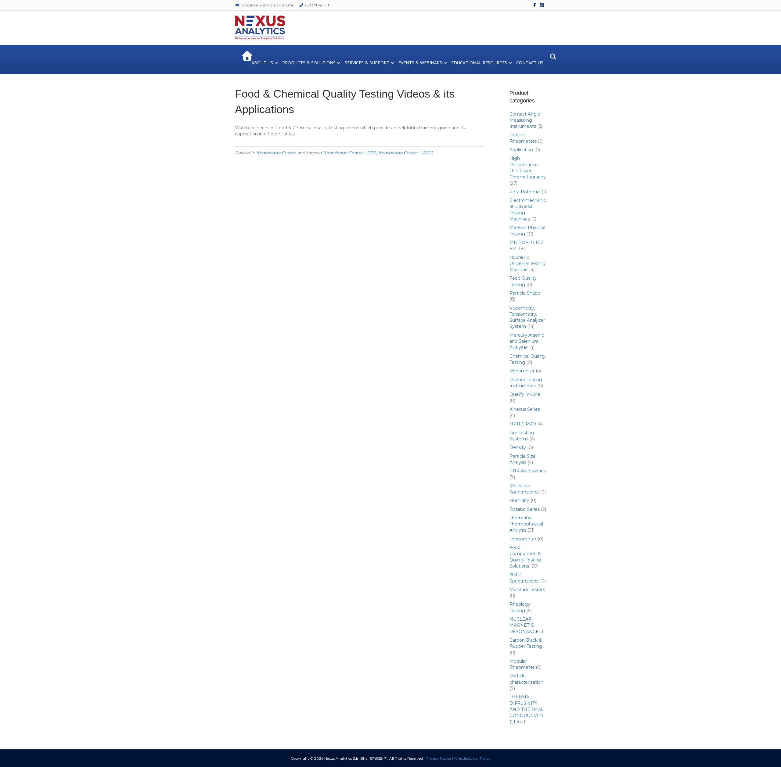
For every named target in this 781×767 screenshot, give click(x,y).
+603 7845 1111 (316, 5)
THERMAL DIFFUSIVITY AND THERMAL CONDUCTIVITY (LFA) (526, 709)
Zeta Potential (524, 192)
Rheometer (521, 371)
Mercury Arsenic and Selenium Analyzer (526, 341)
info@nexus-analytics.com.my (266, 5)
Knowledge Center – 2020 (405, 153)
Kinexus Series (524, 409)
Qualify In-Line (524, 394)
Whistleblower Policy (472, 758)
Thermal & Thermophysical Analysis (526, 524)
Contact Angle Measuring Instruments (524, 120)
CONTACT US (529, 63)
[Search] (551, 56)
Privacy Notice (438, 758)
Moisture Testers (527, 589)
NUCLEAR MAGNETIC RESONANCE (524, 625)
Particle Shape (524, 293)
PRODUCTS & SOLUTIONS (309, 63)
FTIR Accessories (527, 471)
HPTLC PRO (522, 424)
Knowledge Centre (276, 153)
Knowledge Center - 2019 (349, 153)
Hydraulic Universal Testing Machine (527, 264)
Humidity (519, 500)
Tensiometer (522, 539)
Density (517, 447)
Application (521, 149)
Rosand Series (524, 509)
